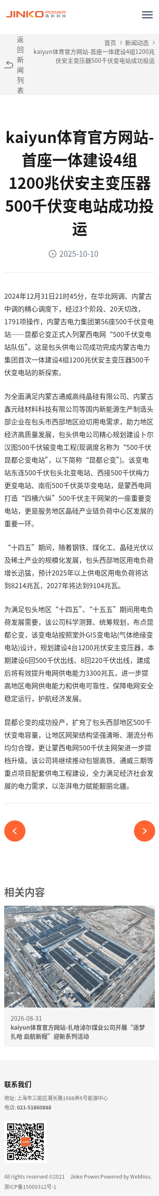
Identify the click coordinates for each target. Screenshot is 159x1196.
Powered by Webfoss (125, 1176)
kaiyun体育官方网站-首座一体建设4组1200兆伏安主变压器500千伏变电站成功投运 (94, 56)
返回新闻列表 (20, 64)
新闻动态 (137, 42)
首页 (110, 42)
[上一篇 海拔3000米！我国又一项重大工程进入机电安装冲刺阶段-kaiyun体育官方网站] (18, 831)
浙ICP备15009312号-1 (30, 1186)
